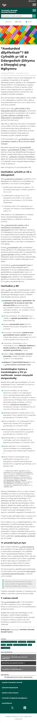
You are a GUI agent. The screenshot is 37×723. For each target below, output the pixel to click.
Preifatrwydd (18, 719)
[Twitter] (12, 708)
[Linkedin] (25, 708)
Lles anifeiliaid (31, 641)
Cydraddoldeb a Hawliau (20, 645)
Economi (9, 645)
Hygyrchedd (27, 716)
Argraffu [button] (18, 22)
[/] (14, 11)
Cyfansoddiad (22, 641)
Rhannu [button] (8, 22)
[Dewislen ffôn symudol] (32, 5)
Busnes (3, 645)
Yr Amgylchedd (6, 648)
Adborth (29, 22)
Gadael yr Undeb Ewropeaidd (9, 641)
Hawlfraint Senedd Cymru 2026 (14, 716)
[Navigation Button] (32, 10)
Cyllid (29, 645)
